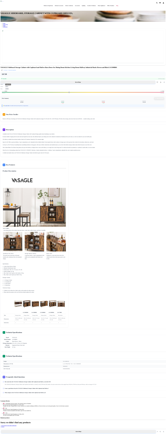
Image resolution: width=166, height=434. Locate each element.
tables (4, 25)
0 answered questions (12, 70)
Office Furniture (110, 5)
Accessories (77, 5)
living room (5, 24)
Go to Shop (78, 82)
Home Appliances (101, 5)
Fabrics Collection (69, 5)
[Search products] (157, 3)
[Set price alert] (160, 82)
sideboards (5, 26)
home (4, 23)
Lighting (83, 5)
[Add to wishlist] (157, 82)
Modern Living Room (48, 5)
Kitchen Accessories (59, 5)
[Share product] (164, 82)
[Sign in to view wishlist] (160, 3)
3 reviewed (5, 70)
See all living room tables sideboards (8, 425)
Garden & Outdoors (91, 5)
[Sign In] (163, 3)
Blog (117, 5)
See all (2, 426)
